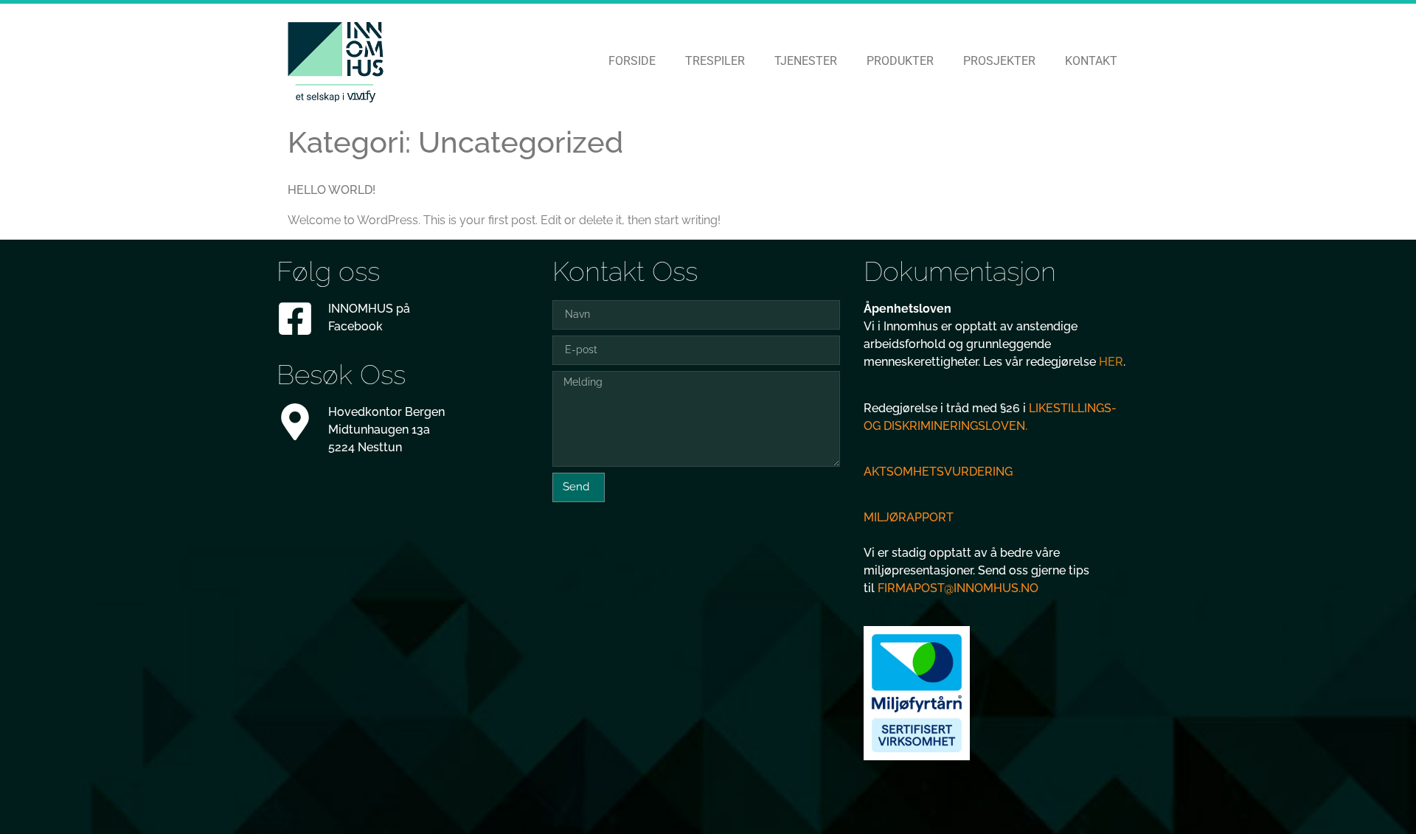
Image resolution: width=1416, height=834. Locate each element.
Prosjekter (999, 61)
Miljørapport (909, 517)
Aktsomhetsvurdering (938, 472)
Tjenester (805, 61)
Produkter (900, 61)
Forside (632, 61)
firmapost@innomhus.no (958, 588)
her (1111, 362)
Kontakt (1091, 61)
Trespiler (715, 61)
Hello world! (331, 190)
